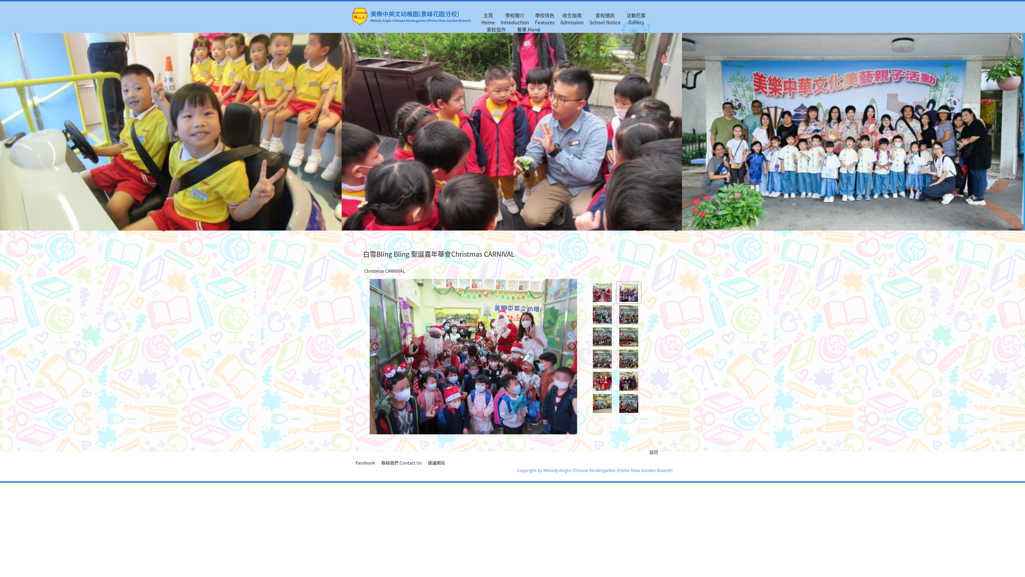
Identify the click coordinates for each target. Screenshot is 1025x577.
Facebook (365, 462)
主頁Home (488, 19)
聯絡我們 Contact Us (401, 462)
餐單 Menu (528, 29)
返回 (653, 452)
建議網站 (436, 462)
